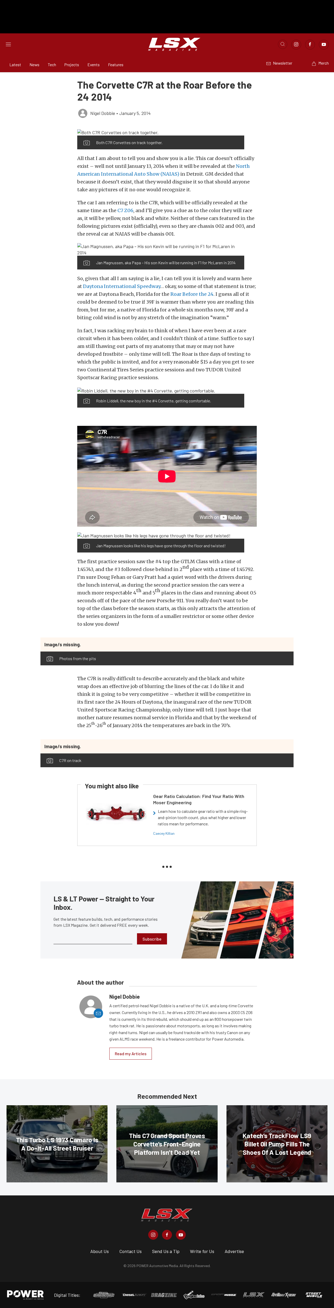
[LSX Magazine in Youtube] (181, 1235)
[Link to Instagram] (296, 45)
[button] (160, 132)
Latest (15, 64)
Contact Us (130, 1251)
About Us (99, 1251)
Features (115, 64)
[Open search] (282, 44)
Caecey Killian (164, 833)
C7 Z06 (125, 210)
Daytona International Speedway (121, 286)
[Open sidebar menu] (8, 44)
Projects (71, 64)
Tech (52, 64)
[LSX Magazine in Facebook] (167, 1235)
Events (93, 64)
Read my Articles (130, 1053)
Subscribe (152, 938)
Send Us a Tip (166, 1251)
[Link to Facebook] (310, 45)
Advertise (234, 1251)
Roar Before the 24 (191, 294)
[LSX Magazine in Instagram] (153, 1235)
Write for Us (202, 1251)
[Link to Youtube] (324, 45)
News (34, 64)
